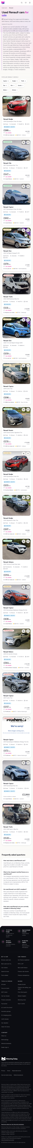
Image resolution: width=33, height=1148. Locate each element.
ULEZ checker (5, 1019)
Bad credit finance (22, 967)
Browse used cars (6, 960)
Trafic (23, 81)
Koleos (5, 90)
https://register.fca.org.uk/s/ (7, 1140)
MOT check (4, 992)
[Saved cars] (26, 3)
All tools (3, 984)
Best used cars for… (6, 963)
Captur (6, 81)
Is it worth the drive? (6, 1007)
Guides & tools (22, 984)
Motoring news (22, 999)
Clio (12, 85)
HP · (7, 132)
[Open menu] (30, 3)
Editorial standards (6, 1043)
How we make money (6, 1075)
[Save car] (28, 98)
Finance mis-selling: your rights (24, 988)
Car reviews (4, 967)
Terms (8, 1070)
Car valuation (4, 1023)
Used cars (4, 8)
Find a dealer (4, 975)
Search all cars (5, 971)
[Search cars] (22, 3)
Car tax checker (5, 996)
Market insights (22, 996)
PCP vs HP (20, 963)
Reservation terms (16, 1070)
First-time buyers (22, 992)
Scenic (20, 85)
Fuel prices (4, 1003)
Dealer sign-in (5, 1047)
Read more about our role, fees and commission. (12, 1124)
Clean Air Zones (5, 1026)
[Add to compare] (23, 98)
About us (3, 1035)
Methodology (4, 1039)
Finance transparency (23, 975)
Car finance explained (23, 960)
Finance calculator (6, 999)
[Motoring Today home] (2, 3)
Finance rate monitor (23, 971)
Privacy (3, 1070)
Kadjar (14, 81)
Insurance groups (6, 1011)
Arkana (14, 90)
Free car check (5, 988)
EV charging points (6, 1015)
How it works (21, 1003)
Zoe (5, 85)
